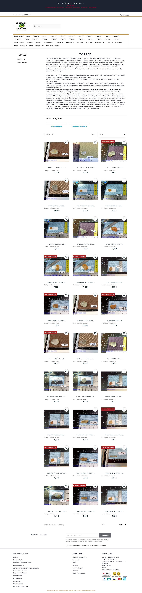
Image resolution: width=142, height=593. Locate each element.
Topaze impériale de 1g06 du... (114, 511)
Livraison (16, 557)
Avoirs (74, 562)
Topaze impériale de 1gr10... (114, 206)
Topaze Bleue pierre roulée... (56, 396)
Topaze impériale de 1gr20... (85, 206)
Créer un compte (18, 584)
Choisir (112, 134)
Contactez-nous (17, 575)
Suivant (123, 524)
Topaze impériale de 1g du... (85, 435)
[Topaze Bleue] (56, 124)
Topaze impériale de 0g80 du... (85, 511)
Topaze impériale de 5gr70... (114, 244)
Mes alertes (76, 571)
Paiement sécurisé (18, 565)
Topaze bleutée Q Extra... (56, 206)
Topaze (21, 54)
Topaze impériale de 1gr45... (114, 282)
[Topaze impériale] (79, 124)
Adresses (75, 565)
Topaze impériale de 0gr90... (56, 435)
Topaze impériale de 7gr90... (56, 282)
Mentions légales (18, 560)
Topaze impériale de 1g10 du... (85, 473)
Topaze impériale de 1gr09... (114, 396)
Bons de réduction (78, 568)
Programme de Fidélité (19, 573)
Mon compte (16, 581)
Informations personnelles (80, 557)
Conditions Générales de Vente (22, 562)
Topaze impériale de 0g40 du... (114, 473)
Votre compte (78, 553)
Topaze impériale (22, 62)
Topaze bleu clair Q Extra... (56, 167)
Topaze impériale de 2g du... (114, 320)
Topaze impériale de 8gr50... (85, 282)
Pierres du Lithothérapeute (20, 586)
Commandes (76, 560)
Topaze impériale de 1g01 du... (56, 473)
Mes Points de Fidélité (79, 573)
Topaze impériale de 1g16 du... (114, 435)
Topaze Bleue (21, 59)
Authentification (17, 578)
